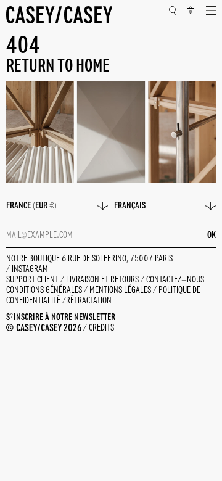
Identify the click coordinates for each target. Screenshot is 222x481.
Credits (101, 328)
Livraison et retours (103, 280)
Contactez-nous (175, 280)
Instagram (30, 269)
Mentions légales (121, 290)
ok (211, 235)
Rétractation (89, 301)
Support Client (33, 280)
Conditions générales (45, 290)
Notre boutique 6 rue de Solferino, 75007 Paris (89, 259)
